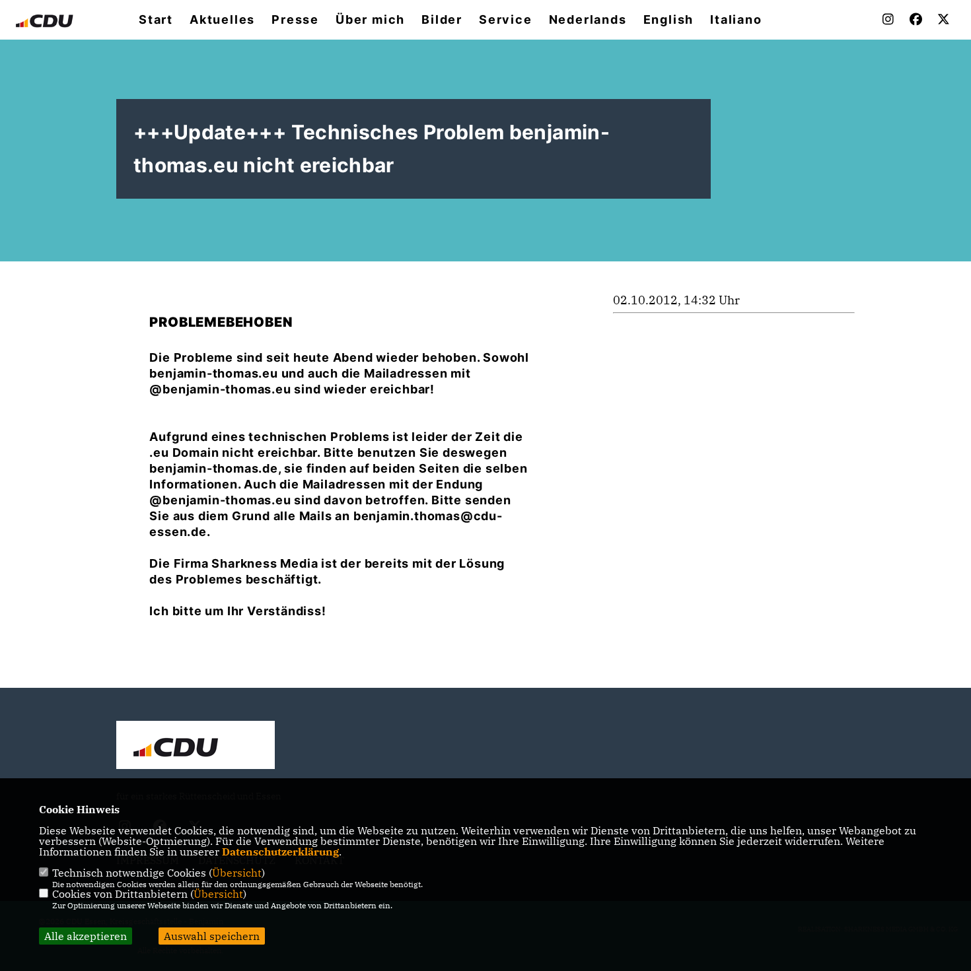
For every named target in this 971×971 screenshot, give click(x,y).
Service (505, 20)
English (668, 20)
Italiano (736, 20)
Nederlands (588, 20)
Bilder (441, 20)
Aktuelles (222, 20)
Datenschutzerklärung (280, 851)
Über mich (370, 20)
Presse (295, 20)
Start (156, 20)
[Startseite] (195, 746)
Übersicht (237, 872)
